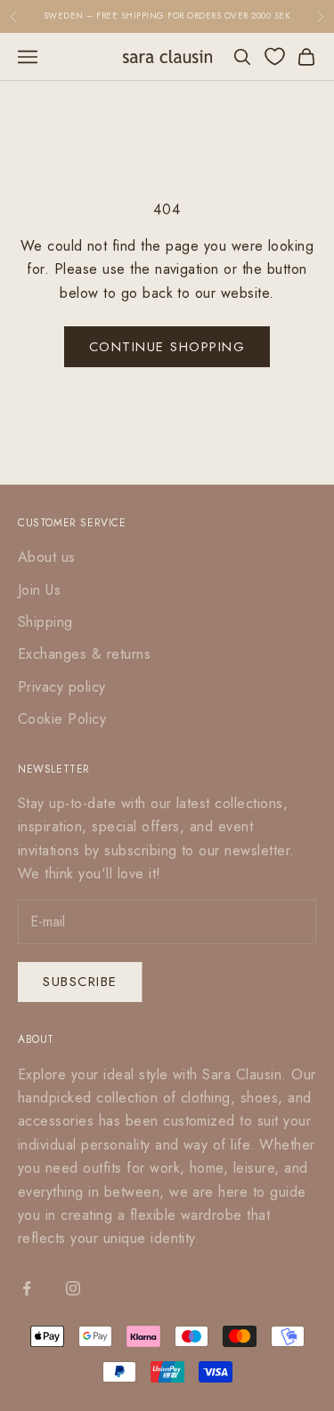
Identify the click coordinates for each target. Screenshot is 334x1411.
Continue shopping (167, 347)
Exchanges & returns (84, 654)
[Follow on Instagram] (73, 1288)
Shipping (45, 622)
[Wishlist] (274, 56)
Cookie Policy (62, 719)
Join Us (39, 590)
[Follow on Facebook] (27, 1288)
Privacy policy (62, 687)
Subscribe (80, 981)
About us (47, 557)
